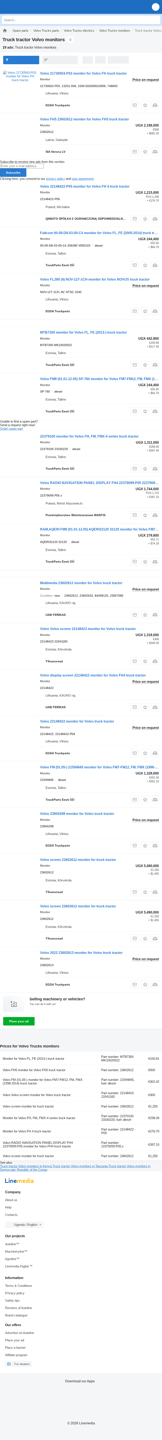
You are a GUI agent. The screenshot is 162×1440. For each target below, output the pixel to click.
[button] (155, 7)
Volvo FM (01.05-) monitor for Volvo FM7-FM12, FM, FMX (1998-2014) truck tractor (42, 1081)
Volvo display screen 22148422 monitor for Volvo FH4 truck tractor (93, 675)
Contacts (11, 1214)
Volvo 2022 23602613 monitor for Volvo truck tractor (81, 953)
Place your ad (19, 1021)
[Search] (156, 20)
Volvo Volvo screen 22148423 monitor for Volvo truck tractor (88, 629)
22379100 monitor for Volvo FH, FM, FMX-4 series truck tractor (89, 436)
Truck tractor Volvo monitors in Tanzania (80, 1166)
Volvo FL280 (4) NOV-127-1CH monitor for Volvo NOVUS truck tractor (95, 279)
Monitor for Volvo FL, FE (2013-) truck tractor (33, 1058)
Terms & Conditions (18, 1285)
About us (11, 1200)
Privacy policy (14, 1293)
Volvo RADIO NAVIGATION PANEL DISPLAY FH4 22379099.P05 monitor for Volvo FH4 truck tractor (38, 1144)
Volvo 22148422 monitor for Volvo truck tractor (77, 721)
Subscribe (13, 172)
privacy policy (55, 178)
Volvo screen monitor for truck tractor (28, 1106)
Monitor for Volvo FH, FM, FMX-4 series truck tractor (39, 1118)
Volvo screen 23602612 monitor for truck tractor (78, 860)
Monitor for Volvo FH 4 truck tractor (27, 1131)
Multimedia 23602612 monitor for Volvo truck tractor (81, 583)
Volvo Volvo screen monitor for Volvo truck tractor (37, 1095)
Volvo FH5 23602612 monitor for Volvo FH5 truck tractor (84, 119)
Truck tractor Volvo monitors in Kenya (26, 1166)
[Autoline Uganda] (27, 7)
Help (8, 1207)
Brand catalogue (16, 1315)
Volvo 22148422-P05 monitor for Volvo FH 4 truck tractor (85, 186)
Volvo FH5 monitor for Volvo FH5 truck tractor (34, 1070)
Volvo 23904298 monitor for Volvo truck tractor (77, 813)
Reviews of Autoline (18, 1308)
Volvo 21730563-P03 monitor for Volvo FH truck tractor (83, 73)
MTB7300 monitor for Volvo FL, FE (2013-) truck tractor (83, 332)
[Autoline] (5, 30)
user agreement (82, 178)
